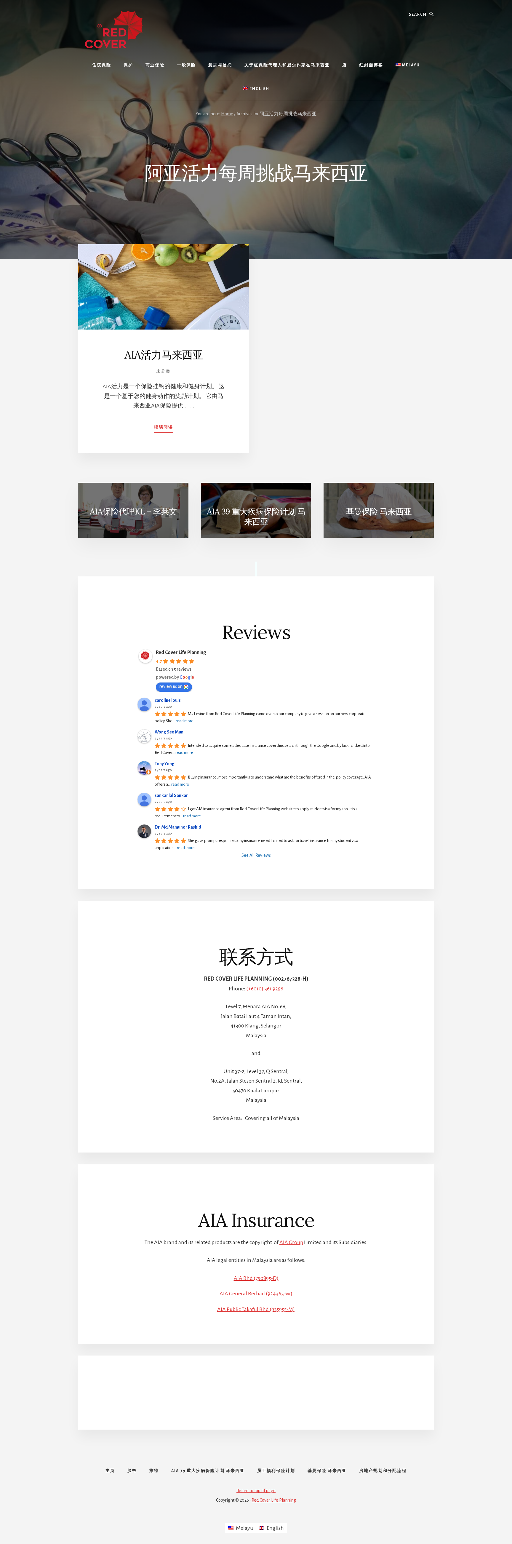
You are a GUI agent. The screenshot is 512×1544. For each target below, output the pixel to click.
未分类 (163, 371)
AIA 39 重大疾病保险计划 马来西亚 (256, 516)
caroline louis (168, 700)
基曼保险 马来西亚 (379, 511)
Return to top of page (256, 1490)
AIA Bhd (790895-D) (256, 1278)
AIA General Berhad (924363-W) (256, 1294)
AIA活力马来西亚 (163, 355)
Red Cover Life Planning (181, 652)
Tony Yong (165, 763)
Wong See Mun (169, 732)
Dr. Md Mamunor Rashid (178, 827)
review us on (171, 686)
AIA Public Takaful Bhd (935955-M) (256, 1309)
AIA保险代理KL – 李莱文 (133, 511)
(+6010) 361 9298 (264, 989)
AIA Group (291, 1242)
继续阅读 (163, 429)
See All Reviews (256, 855)
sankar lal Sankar (171, 795)
